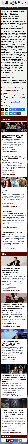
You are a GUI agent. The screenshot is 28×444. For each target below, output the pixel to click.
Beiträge (5, 7)
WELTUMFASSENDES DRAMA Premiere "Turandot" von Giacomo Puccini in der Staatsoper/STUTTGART (12, 343)
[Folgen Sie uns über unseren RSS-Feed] (20, 440)
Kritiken (10, 206)
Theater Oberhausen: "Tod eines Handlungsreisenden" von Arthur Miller (12, 212)
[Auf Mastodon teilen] (15, 109)
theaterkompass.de (16, 102)
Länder (14, 290)
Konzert (7, 290)
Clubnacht (5, 190)
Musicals (19, 432)
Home (2, 7)
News (18, 90)
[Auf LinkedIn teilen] (23, 109)
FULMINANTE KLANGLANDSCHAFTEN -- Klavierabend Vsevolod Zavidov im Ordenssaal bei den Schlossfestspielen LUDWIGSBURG (12, 271)
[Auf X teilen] (2, 109)
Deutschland (14, 90)
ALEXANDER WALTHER (12, 287)
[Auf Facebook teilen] (19, 109)
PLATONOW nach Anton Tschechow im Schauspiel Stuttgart (12, 233)
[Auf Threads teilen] (6, 109)
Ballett (7, 206)
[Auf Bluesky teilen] (11, 109)
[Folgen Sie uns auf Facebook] (16, 440)
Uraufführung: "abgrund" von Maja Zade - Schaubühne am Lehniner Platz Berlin (13, 136)
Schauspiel (8, 90)
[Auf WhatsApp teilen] (6, 113)
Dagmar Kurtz (10, 203)
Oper (14, 174)
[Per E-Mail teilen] (15, 113)
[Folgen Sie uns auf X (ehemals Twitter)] (8, 440)
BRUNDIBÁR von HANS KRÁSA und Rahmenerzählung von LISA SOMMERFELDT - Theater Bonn (14, 158)
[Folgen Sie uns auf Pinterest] (12, 440)
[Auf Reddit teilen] (2, 113)
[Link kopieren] (19, 113)
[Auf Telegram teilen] (11, 113)
